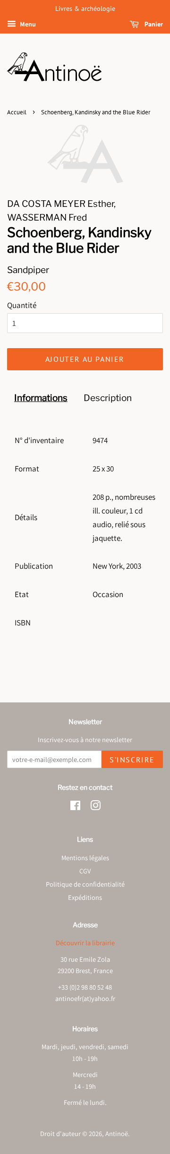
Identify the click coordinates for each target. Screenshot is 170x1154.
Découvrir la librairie (85, 942)
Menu (27, 24)
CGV (85, 870)
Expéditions (85, 897)
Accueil (16, 112)
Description (108, 398)
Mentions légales (85, 857)
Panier (153, 24)
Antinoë (116, 1133)
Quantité (21, 305)
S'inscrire (132, 759)
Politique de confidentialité (85, 884)
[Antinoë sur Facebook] (75, 807)
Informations (41, 398)
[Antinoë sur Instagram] (95, 807)
